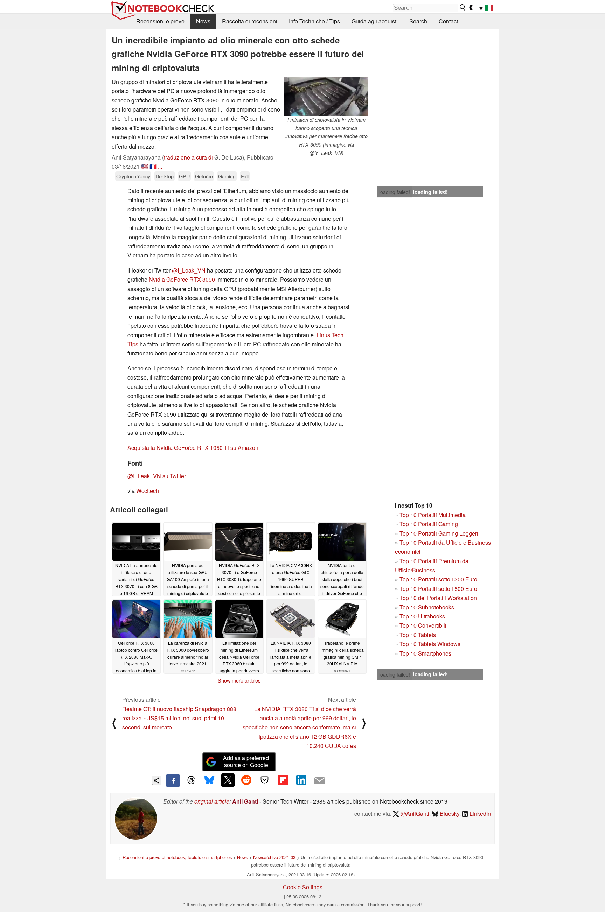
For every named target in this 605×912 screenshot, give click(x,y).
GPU (184, 176)
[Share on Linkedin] (301, 780)
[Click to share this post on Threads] (191, 780)
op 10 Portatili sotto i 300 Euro (440, 579)
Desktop (164, 176)
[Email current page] (319, 780)
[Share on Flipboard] (283, 780)
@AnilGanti (414, 814)
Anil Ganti (245, 801)
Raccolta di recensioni (249, 21)
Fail (245, 176)
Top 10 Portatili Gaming (428, 524)
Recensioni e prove (160, 21)
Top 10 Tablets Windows (429, 644)
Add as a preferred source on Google (246, 761)
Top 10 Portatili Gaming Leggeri (438, 533)
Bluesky (448, 814)
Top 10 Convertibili (422, 625)
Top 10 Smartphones (425, 653)
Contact (448, 21)
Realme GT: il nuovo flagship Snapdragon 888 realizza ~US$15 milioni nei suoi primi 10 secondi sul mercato (179, 718)
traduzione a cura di (188, 157)
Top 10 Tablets (417, 635)
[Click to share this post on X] (228, 780)
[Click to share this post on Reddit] (246, 780)
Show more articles (239, 680)
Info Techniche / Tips (314, 21)
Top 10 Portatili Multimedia (432, 515)
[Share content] (156, 780)
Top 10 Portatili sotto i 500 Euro (438, 589)
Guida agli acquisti (375, 21)
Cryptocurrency (133, 176)
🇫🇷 (153, 166)
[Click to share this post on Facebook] (173, 780)
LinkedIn (479, 814)
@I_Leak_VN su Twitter (156, 476)
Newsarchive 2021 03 (274, 857)
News (203, 21)
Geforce (204, 176)
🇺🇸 (144, 166)
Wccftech (147, 491)
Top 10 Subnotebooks (426, 607)
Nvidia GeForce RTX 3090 (182, 279)
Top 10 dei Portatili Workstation (438, 598)
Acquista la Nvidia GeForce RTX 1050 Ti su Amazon (192, 448)
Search (418, 21)
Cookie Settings (302, 887)
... (160, 166)
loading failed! (394, 192)
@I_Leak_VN (189, 270)
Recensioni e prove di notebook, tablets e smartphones (177, 857)
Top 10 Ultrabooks (422, 616)
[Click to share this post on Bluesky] (209, 780)
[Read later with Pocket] (264, 780)
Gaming (227, 176)
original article (211, 801)
